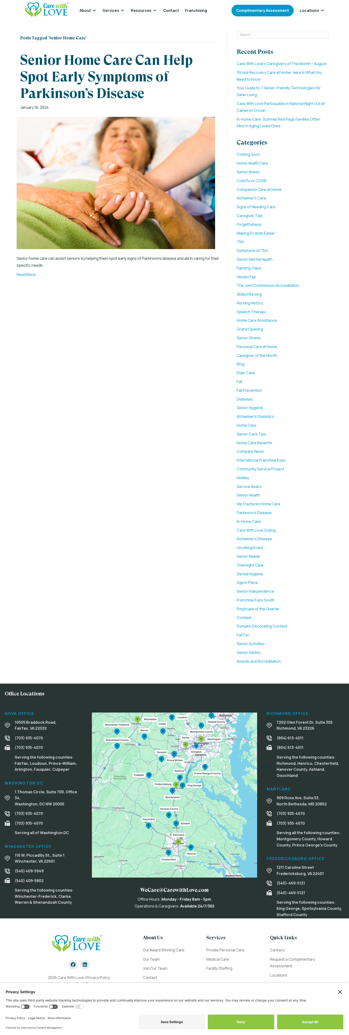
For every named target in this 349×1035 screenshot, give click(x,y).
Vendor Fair (246, 276)
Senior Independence (255, 591)
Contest (244, 617)
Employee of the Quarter (258, 608)
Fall (239, 381)
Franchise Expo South (255, 600)
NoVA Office (19, 713)
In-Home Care (249, 521)
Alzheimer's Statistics (255, 416)
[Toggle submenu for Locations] (322, 10)
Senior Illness (248, 172)
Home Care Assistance (257, 320)
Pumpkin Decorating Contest (262, 626)
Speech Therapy (251, 311)
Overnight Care (250, 565)
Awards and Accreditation (259, 661)
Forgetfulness (249, 224)
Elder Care (246, 372)
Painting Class (249, 268)
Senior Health (248, 495)
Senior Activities (251, 643)
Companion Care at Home (259, 189)
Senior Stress (249, 337)
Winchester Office (28, 846)
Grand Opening (250, 329)
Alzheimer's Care (251, 198)
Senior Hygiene (250, 407)
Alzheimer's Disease (254, 538)
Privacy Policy (98, 977)
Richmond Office (287, 713)
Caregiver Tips (250, 215)
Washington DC (24, 783)
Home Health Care (252, 163)
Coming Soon (248, 154)
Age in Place (247, 582)
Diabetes (245, 399)
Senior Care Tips (251, 434)
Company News (250, 451)
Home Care (246, 425)
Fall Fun (243, 635)
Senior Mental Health (255, 259)
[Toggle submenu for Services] (122, 10)
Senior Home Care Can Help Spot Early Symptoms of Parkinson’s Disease (106, 76)
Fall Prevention (249, 390)
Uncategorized (250, 547)
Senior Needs (248, 556)
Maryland (279, 789)
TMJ (240, 241)
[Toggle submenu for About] (94, 10)
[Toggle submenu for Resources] (155, 10)
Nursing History (250, 303)
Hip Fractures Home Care (258, 503)
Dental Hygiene (250, 574)
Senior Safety (248, 652)
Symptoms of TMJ (252, 250)
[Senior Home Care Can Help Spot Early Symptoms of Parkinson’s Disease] (116, 182)
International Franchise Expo (261, 460)
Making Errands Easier (256, 233)
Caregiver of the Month (257, 355)
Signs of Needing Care (256, 206)
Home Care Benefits (254, 442)
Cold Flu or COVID (252, 180)
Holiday (243, 477)
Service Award (249, 486)
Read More (26, 274)
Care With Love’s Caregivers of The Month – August (282, 63)
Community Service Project (260, 469)
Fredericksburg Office (296, 858)
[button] (73, 964)
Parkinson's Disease (254, 512)
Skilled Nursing (249, 294)
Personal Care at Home (257, 346)
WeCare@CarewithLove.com (174, 890)
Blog (241, 364)
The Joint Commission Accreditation (268, 285)
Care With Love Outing (256, 530)
